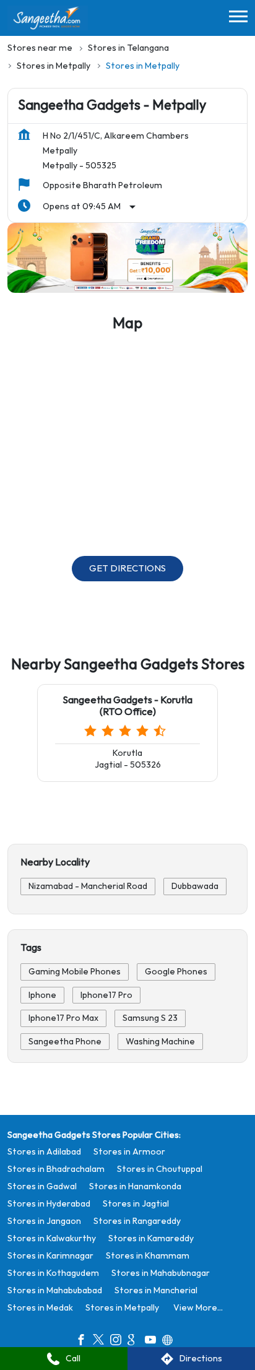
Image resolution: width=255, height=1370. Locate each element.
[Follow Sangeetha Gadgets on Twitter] (101, 1340)
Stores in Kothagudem (53, 1272)
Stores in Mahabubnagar (160, 1272)
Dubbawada (194, 886)
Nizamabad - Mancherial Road (87, 886)
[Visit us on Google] (136, 1340)
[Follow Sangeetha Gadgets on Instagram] (118, 1340)
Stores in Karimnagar (50, 1255)
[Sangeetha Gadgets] (47, 18)
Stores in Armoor (129, 1151)
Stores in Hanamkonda (135, 1185)
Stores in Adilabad (44, 1151)
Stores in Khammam (147, 1255)
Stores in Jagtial (136, 1203)
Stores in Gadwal (42, 1185)
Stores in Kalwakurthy (51, 1237)
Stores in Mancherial (156, 1289)
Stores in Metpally (122, 1307)
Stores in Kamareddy (151, 1237)
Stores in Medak (40, 1307)
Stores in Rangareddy (137, 1220)
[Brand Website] (170, 1340)
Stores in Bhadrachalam (56, 1168)
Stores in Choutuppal (159, 1168)
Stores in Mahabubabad (54, 1289)
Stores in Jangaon (44, 1220)
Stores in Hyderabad (48, 1203)
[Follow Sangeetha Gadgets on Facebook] (84, 1340)
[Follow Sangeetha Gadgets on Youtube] (153, 1340)
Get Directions (127, 569)
